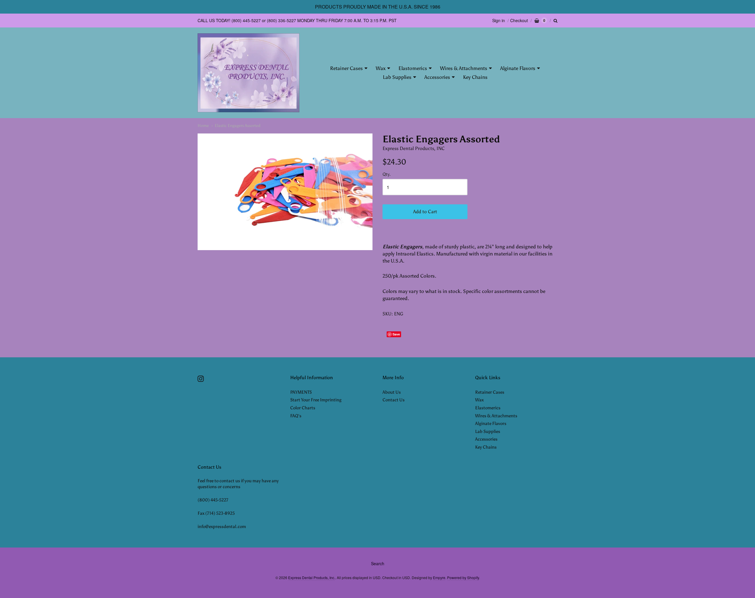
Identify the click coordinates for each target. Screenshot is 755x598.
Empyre (439, 577)
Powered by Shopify (463, 577)
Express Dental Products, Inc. (311, 577)
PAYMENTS (301, 392)
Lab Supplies (397, 77)
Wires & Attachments (463, 68)
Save (396, 334)
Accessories (437, 77)
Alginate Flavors (517, 68)
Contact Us (394, 400)
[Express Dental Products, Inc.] (248, 72)
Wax (380, 68)
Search (377, 563)
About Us (392, 392)
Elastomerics (412, 68)
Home (203, 125)
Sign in (498, 20)
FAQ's (295, 415)
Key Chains (475, 77)
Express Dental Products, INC (414, 148)
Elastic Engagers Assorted (237, 125)
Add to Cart (425, 211)
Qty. (387, 174)
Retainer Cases (346, 68)
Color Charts (302, 407)
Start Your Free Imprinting (316, 400)
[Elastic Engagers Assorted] (285, 191)
